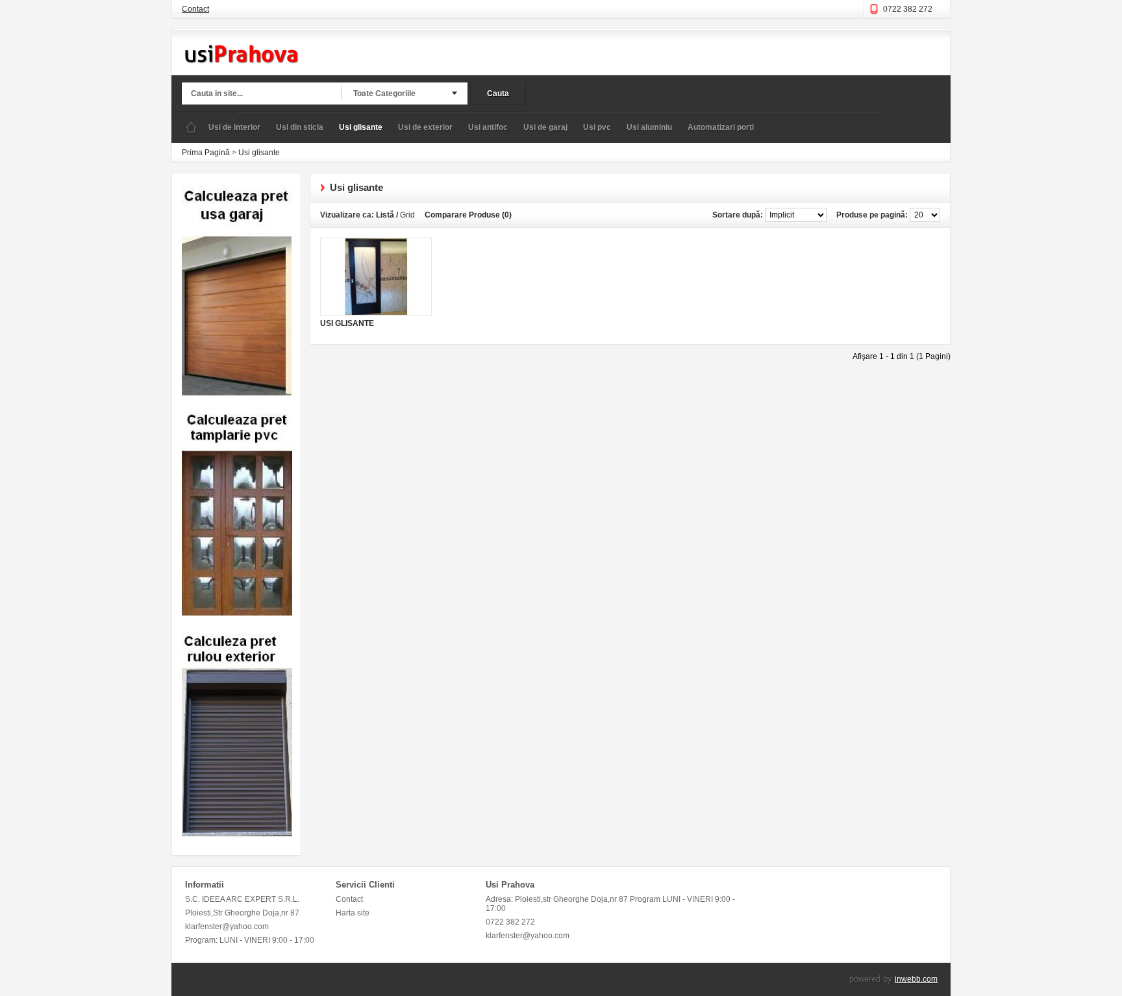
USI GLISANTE (347, 323)
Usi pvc (597, 127)
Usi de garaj (545, 127)
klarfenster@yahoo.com (227, 926)
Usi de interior (234, 127)
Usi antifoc (488, 127)
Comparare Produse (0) (468, 214)
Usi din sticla (299, 127)
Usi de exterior (425, 127)
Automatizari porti (721, 127)
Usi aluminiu (649, 127)
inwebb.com (916, 979)
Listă (385, 214)
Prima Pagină (191, 127)
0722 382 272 (907, 9)
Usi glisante (360, 127)
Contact (195, 9)
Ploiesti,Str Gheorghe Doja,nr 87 (242, 912)
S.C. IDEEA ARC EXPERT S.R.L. (242, 899)
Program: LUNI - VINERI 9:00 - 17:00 (249, 940)
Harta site (352, 912)
